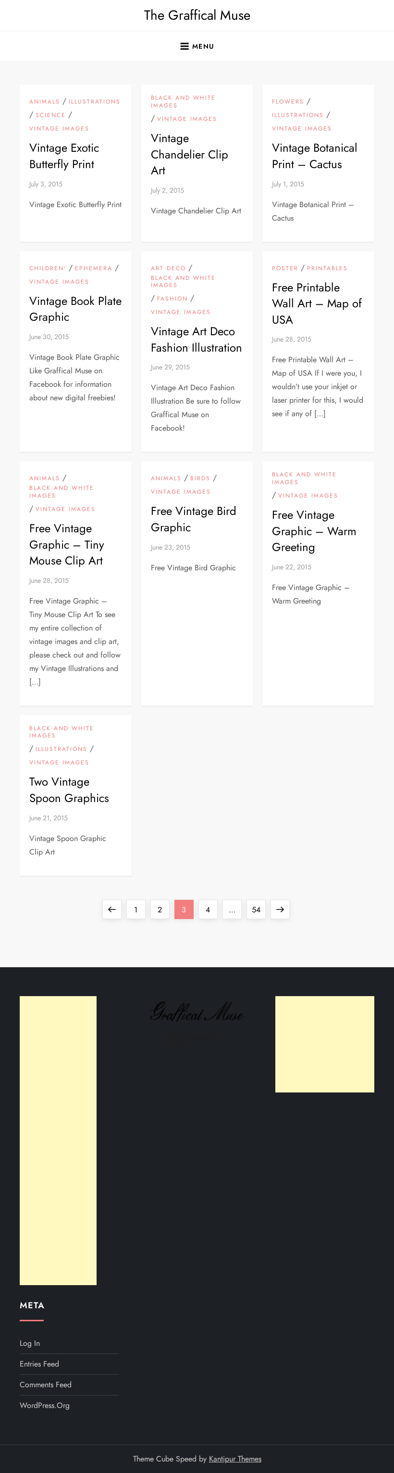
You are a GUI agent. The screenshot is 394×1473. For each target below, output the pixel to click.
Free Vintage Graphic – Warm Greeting (314, 530)
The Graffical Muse (197, 15)
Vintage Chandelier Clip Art (189, 154)
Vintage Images (59, 129)
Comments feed (46, 1384)
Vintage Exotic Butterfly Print (64, 155)
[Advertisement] (58, 1140)
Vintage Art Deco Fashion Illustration (196, 339)
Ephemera (93, 269)
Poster (285, 269)
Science (51, 115)
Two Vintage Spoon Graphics (69, 789)
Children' (47, 269)
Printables (327, 269)
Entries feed (39, 1363)
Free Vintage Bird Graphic (193, 519)
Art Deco (168, 269)
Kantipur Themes (235, 1458)
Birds (200, 479)
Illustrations (95, 102)
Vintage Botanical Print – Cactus (314, 155)
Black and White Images (183, 101)
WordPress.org (45, 1405)
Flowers (288, 102)
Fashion (172, 299)
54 (258, 909)
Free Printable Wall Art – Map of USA (317, 303)
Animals (44, 102)
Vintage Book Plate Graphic (75, 309)
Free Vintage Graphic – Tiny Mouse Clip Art (66, 544)
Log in (30, 1343)
